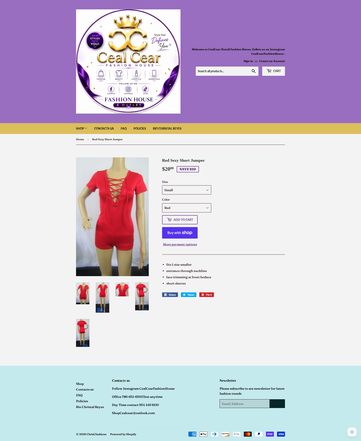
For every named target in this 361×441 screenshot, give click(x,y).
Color (166, 199)
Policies (139, 128)
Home (80, 139)
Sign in (248, 61)
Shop (80, 128)
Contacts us (104, 128)
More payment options (180, 244)
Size (165, 182)
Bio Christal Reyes (167, 128)
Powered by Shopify (123, 434)
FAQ (124, 128)
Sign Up (277, 403)
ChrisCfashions (96, 434)
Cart (277, 71)
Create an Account (272, 61)
